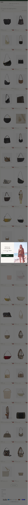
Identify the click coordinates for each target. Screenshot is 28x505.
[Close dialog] (26, 243)
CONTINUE (7, 255)
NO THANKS (7, 258)
